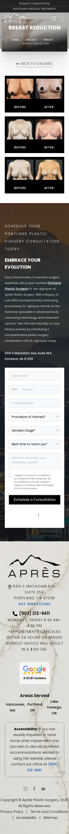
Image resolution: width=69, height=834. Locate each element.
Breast (48, 39)
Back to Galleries (36, 63)
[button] (34, 673)
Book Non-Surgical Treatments (34, 9)
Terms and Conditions (49, 811)
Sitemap (50, 817)
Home (15, 39)
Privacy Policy (25, 515)
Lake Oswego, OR (54, 707)
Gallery (31, 39)
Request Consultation (34, 3)
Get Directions (34, 604)
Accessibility (26, 817)
